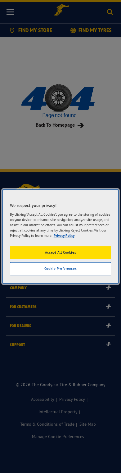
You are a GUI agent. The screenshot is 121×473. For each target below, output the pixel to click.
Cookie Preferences (60, 268)
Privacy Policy (64, 235)
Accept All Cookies (60, 252)
